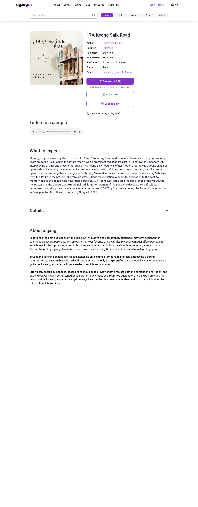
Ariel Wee (108, 47)
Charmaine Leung (112, 43)
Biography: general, (113, 72)
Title (121, 15)
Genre (148, 15)
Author (134, 15)
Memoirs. (129, 72)
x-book (162, 15)
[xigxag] (23, 5)
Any (107, 15)
